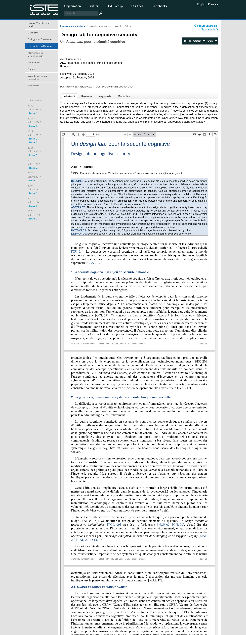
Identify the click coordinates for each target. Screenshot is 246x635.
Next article (208, 29)
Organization (72, 6)
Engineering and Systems (40, 46)
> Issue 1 (116, 26)
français (213, 4)
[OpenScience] (44, 9)
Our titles (137, 6)
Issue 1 (33, 113)
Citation (198, 40)
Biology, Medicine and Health (39, 24)
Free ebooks (159, 6)
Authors (94, 6)
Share (211, 40)
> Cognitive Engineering (98, 26)
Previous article (207, 25)
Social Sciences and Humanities (37, 77)
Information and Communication (35, 54)
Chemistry (33, 32)
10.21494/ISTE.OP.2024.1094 (118, 86)
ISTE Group (115, 6)
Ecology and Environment (40, 39)
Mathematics (34, 62)
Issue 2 (33, 142)
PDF (186, 40)
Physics (31, 69)
